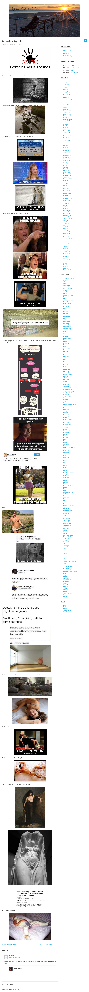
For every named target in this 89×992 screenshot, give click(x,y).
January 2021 (66, 192)
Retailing (65, 503)
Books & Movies (67, 303)
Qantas (65, 493)
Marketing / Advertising (69, 447)
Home (47, 2)
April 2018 (65, 246)
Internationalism (67, 424)
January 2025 (66, 112)
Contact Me (69, 2)
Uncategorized (67, 570)
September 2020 (67, 198)
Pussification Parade (68, 492)
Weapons (65, 586)
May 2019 (65, 225)
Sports (65, 531)
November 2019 (67, 215)
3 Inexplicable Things (68, 278)
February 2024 (67, 130)
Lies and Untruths (67, 435)
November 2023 (67, 135)
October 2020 (66, 197)
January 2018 (66, 251)
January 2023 (66, 152)
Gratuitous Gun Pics (68, 392)
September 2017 (67, 258)
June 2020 (66, 203)
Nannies (65, 467)
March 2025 (66, 109)
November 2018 (67, 235)
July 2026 (65, 82)
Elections (65, 353)
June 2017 (66, 263)
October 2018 (66, 236)
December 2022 (67, 154)
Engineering (66, 354)
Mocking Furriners (67, 455)
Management (66, 444)
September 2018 (67, 238)
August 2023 (66, 140)
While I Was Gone (67, 589)
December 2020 (67, 193)
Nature (65, 470)
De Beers (65, 336)
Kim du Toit (12, 44)
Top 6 (64, 550)
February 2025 (67, 110)
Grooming (65, 397)
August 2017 (66, 259)
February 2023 (67, 150)
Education (65, 351)
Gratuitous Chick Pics (68, 391)
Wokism (65, 594)
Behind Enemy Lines (68, 300)
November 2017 (67, 255)
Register (65, 605)
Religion (65, 500)
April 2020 (65, 206)
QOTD (64, 495)
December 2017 (67, 253)
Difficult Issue (66, 53)
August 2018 (66, 240)
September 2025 (67, 99)
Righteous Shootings (68, 505)
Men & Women (67, 452)
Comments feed (67, 610)
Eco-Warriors (66, 348)
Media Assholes (67, 450)
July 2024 (65, 122)
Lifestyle (65, 437)
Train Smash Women (68, 560)
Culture (65, 334)
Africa (64, 281)
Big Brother (66, 301)
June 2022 (66, 163)
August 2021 (66, 180)
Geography (66, 382)
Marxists (65, 449)
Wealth (65, 583)
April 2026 (65, 87)
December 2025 (67, 94)
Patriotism (65, 480)
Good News (66, 384)
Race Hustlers (66, 497)
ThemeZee (18, 989)
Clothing (65, 320)
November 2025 (67, 96)
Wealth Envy (66, 584)
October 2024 (66, 117)
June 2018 (66, 243)
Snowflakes (66, 528)
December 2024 (67, 114)
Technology (66, 538)
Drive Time (66, 343)
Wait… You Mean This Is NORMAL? (48, 944)
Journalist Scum (67, 427)
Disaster (65, 341)
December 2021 (67, 173)
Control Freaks (67, 326)
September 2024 (67, 119)
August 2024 (66, 120)
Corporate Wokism (68, 329)
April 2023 (65, 147)
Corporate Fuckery (68, 328)
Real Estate (66, 498)
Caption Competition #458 (70, 57)
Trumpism (65, 565)
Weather (65, 588)
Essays (65, 358)
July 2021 (65, 182)
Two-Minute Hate (67, 566)
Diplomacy (65, 339)
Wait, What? (66, 52)
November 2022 (67, 155)
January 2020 (66, 211)
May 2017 (65, 264)
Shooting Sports (67, 523)
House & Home (67, 414)
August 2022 (66, 160)
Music (64, 464)
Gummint (65, 399)
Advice (65, 280)
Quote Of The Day (67, 55)
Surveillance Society (68, 535)
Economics (66, 349)
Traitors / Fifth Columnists (69, 561)
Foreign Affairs (67, 373)
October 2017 (66, 256)
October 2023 (66, 137)
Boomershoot (66, 305)
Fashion (65, 363)
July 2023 (65, 142)
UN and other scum (68, 568)
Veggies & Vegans (67, 574)
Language (65, 429)
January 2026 (66, 92)
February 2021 (67, 190)
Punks (64, 490)
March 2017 (66, 268)
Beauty (65, 298)
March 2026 (66, 89)
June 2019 (66, 223)
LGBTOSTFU (66, 434)
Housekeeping (66, 416)
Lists (64, 439)
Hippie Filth (66, 409)
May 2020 (65, 205)
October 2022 (66, 157)
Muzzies (65, 465)
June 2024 (66, 124)
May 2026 (65, 86)
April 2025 (65, 107)
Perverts (65, 483)
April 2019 (65, 226)
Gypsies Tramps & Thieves (69, 404)
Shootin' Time (66, 520)
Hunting (65, 417)
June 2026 (66, 84)
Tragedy (65, 556)
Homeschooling (67, 412)
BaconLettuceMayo (68, 295)
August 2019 (66, 220)
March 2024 (66, 129)
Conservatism (66, 323)
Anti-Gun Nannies (67, 288)
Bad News (65, 296)
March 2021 (66, 188)
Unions (65, 573)
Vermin (65, 576)
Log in (64, 606)
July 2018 (65, 241)
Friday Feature (67, 376)
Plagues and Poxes (68, 485)
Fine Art (65, 368)
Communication (67, 321)
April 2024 (65, 127)
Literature (65, 440)
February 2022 (67, 170)
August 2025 (66, 101)
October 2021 (66, 177)
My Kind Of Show (67, 50)
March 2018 (66, 248)
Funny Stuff (20, 44)
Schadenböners (67, 513)
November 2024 (67, 115)
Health (65, 406)
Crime (64, 331)
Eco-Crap (65, 346)
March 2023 (66, 149)
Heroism (65, 407)
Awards (65, 293)
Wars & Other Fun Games (69, 579)
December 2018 (67, 233)
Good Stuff (66, 386)
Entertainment (67, 356)
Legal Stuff (66, 432)
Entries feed (66, 608)
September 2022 (67, 158)
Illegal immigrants (67, 419)
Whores (65, 591)
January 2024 (66, 132)
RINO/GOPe (66, 508)
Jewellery (65, 426)
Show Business (67, 525)
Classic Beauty (66, 316)
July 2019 (65, 221)
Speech (65, 530)
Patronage (65, 482)
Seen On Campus (67, 517)
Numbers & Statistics (68, 472)
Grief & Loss (66, 394)
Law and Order (67, 430)
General (65, 381)
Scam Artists (66, 512)
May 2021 (65, 185)
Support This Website (57, 2)
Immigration (66, 421)
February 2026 (67, 91)
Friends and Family (68, 377)
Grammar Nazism (67, 389)
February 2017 (67, 269)
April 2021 (65, 187)
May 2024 (65, 125)
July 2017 (65, 261)
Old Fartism (66, 477)
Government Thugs (68, 387)
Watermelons (66, 581)
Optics (64, 478)
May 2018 (65, 245)
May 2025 (65, 106)
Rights (64, 507)
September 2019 (67, 218)
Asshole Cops (66, 291)
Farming (65, 361)
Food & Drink (66, 371)
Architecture (66, 290)
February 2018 (67, 250)
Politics (65, 487)
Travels (65, 563)
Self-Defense (66, 518)
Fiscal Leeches (66, 369)
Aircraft (65, 283)
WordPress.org (67, 611)
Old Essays (66, 475)
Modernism (66, 457)
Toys (64, 551)
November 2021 (67, 175)
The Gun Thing (67, 541)
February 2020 (67, 210)
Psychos (65, 488)
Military (65, 454)
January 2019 (66, 231)
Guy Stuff (65, 402)
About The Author (80, 2)
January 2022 (66, 172)
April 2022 (65, 167)
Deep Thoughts (67, 338)
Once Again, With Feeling (9, 944)
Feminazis (65, 364)
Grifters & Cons (67, 396)
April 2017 (65, 266)
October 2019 (66, 216)
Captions (65, 313)
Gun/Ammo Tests (67, 401)
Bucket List (66, 306)
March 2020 (66, 208)
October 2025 (66, 97)
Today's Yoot (66, 546)
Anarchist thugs (67, 286)
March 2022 (66, 168)
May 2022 (65, 165)
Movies (65, 460)
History (65, 411)
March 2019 (66, 228)
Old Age (65, 474)
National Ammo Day (68, 469)
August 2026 (66, 81)
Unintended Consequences (70, 571)
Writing (65, 596)
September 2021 (67, 178)
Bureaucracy (66, 310)
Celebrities (66, 315)
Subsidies (65, 533)
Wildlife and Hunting (68, 593)
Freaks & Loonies (67, 374)
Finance (65, 366)
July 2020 (65, 202)
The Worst (65, 543)
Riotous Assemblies (68, 510)
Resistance (66, 502)
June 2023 (66, 144)
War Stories (66, 578)
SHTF (64, 526)
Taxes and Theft (67, 536)
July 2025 (65, 102)
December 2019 (67, 213)
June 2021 (66, 183)
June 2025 (66, 104)
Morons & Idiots (67, 459)
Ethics (64, 359)
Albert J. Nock (66, 285)
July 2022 (65, 162)
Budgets (65, 308)
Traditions (65, 555)
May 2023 (65, 145)
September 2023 (67, 139)
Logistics (65, 442)
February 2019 (67, 230)
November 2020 (67, 195)
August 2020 (66, 200)
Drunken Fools (67, 344)
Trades (65, 553)
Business (65, 311)
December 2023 (67, 134)
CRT (64, 333)
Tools (64, 548)
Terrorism (65, 540)
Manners (65, 445)
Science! (65, 515)
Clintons (65, 318)
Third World (66, 545)
